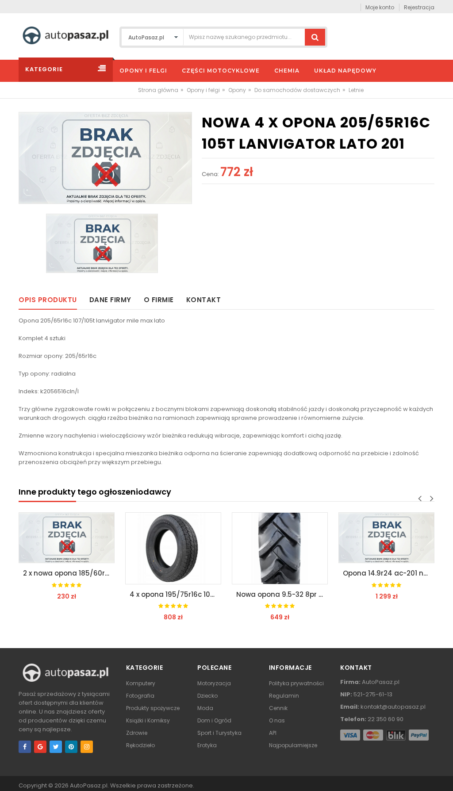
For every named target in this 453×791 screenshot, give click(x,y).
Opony (237, 90)
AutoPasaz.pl (88, 785)
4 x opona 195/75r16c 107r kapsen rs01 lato (175, 594)
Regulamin (284, 695)
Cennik (278, 708)
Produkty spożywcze (153, 708)
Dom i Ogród (214, 720)
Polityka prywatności (296, 683)
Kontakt (203, 299)
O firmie (159, 299)
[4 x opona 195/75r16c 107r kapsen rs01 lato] (173, 548)
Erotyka (207, 745)
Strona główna (158, 90)
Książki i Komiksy (148, 720)
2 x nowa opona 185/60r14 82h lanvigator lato (69, 573)
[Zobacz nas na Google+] (40, 747)
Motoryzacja (214, 683)
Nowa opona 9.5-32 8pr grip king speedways (282, 594)
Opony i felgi (203, 90)
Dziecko (207, 695)
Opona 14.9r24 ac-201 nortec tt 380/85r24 (388, 573)
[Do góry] (444, 775)
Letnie (356, 90)
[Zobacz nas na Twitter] (56, 747)
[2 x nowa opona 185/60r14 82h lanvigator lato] (66, 538)
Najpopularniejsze (293, 745)
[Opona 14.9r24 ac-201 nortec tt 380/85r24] (386, 538)
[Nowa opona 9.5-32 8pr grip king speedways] (279, 548)
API (272, 733)
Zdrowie (136, 733)
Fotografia (140, 695)
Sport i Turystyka (219, 733)
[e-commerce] (65, 34)
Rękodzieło (140, 745)
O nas (277, 720)
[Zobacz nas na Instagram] (87, 747)
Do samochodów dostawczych (297, 90)
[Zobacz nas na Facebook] (25, 747)
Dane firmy (110, 299)
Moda (205, 708)
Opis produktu (48, 299)
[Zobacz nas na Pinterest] (71, 747)
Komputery (140, 683)
